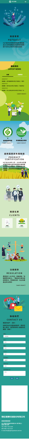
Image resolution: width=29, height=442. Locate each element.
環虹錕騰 (13, 1)
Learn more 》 (22, 94)
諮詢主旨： (6, 364)
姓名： (5, 340)
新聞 (8, 74)
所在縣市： (6, 358)
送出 (12, 378)
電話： (5, 346)
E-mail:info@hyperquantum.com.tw (11, 430)
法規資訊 (20, 74)
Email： (5, 352)
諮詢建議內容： (7, 369)
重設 (17, 378)
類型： (5, 334)
